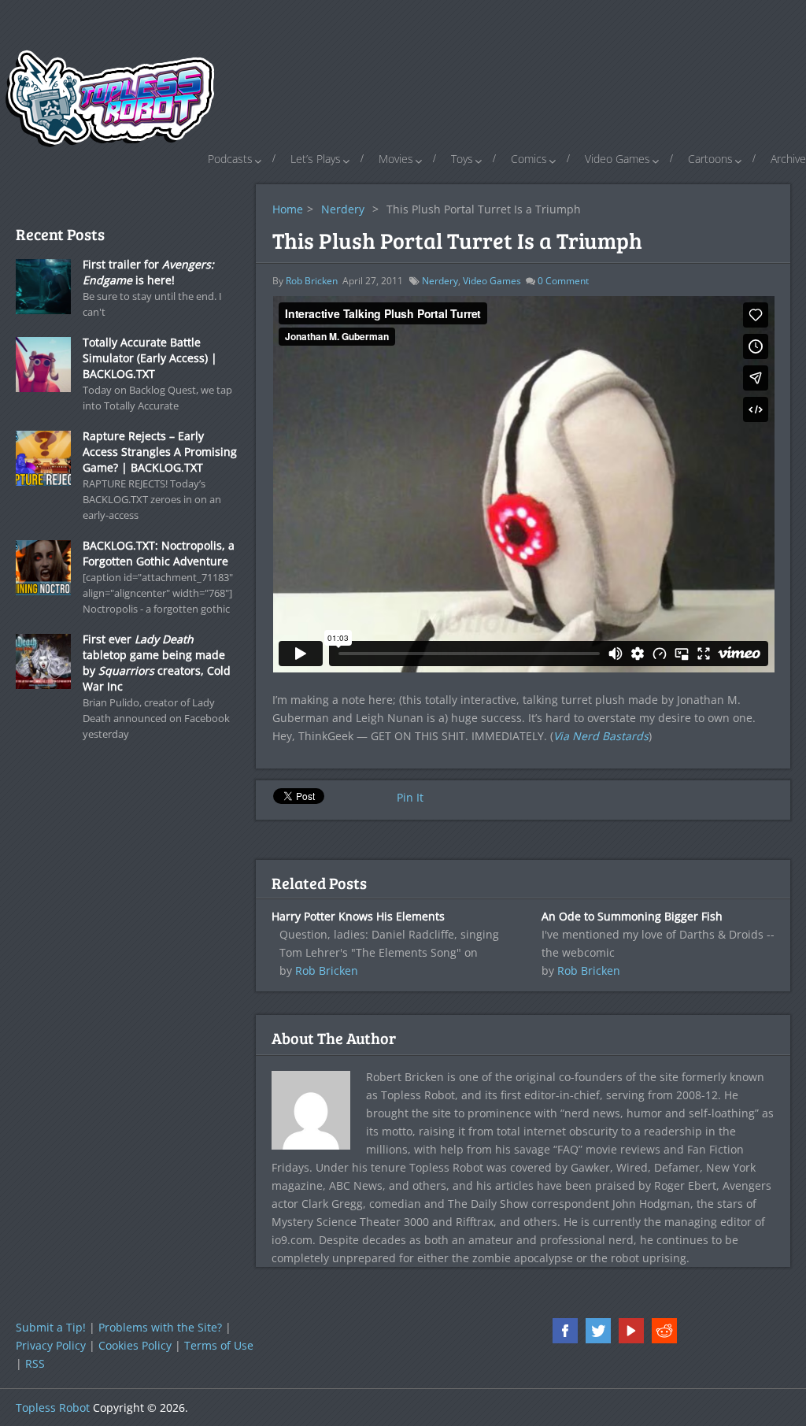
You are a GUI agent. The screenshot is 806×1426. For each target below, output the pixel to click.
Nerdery (342, 209)
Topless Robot (53, 1407)
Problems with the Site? (160, 1327)
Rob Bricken (312, 280)
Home (287, 209)
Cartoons (710, 158)
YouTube (631, 1330)
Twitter (598, 1330)
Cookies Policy (135, 1345)
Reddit (664, 1330)
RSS (35, 1363)
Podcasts (230, 158)
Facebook (565, 1330)
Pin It (410, 797)
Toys (462, 158)
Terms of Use (218, 1345)
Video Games (617, 158)
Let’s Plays (315, 158)
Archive (788, 158)
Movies (396, 158)
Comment (563, 280)
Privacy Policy (51, 1345)
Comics (529, 158)
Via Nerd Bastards (601, 735)
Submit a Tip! (51, 1327)
